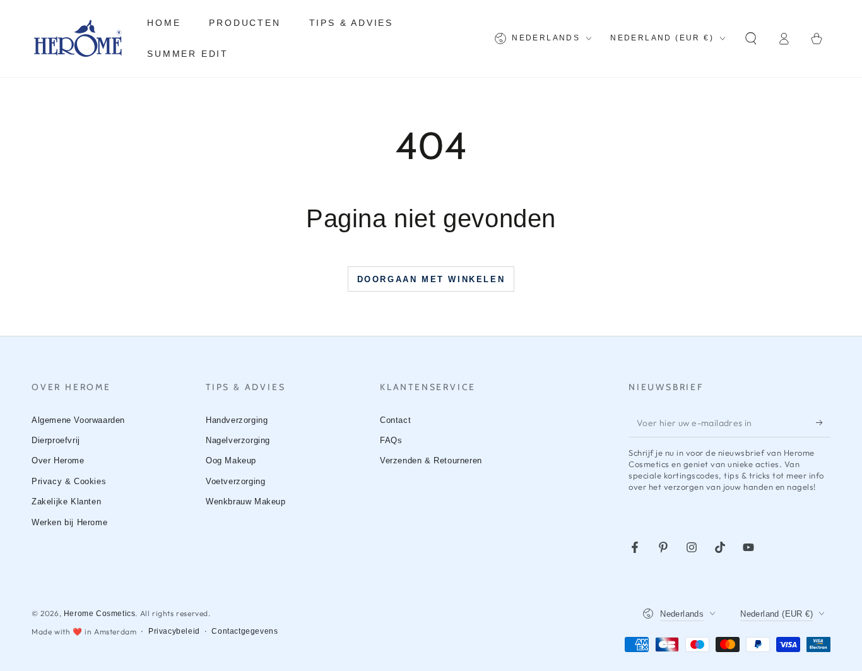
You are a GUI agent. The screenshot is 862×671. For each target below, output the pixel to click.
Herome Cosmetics (100, 613)
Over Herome (58, 460)
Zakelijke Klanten (66, 501)
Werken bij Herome (69, 522)
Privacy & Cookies (69, 481)
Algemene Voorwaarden (78, 420)
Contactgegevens (244, 631)
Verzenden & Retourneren (431, 460)
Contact (395, 420)
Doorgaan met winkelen (431, 279)
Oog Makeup (231, 460)
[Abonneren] (823, 423)
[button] (751, 38)
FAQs (391, 440)
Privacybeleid (174, 631)
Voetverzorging (235, 481)
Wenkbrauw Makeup (246, 501)
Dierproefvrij (56, 440)
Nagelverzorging (238, 440)
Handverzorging (237, 420)
